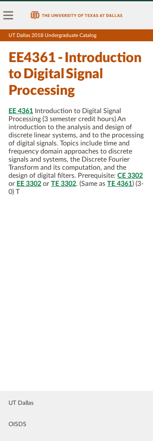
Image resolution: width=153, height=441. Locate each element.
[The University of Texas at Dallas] (76, 15)
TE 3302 (63, 183)
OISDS (17, 424)
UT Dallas (21, 403)
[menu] (8, 15)
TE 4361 (119, 183)
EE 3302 (29, 183)
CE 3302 (130, 175)
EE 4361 (20, 111)
